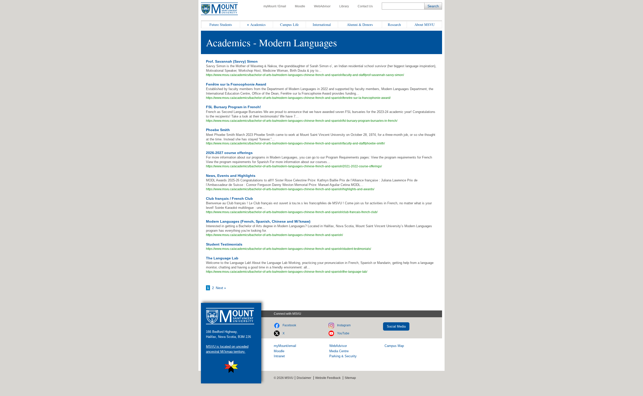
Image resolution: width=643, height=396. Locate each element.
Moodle (300, 6)
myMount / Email (274, 6)
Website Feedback (328, 378)
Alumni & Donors (360, 24)
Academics (258, 24)
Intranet (279, 356)
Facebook (289, 325)
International (322, 24)
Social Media (396, 326)
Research (394, 24)
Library (344, 6)
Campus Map (394, 346)
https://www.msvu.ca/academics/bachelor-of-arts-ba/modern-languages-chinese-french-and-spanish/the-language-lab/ (286, 271)
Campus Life (289, 24)
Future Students (220, 24)
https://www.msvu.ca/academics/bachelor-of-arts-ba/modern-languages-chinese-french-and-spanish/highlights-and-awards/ (290, 189)
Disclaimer (304, 378)
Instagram (344, 325)
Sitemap (350, 378)
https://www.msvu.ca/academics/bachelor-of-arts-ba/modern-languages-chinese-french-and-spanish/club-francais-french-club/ (292, 212)
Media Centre (339, 351)
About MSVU (424, 24)
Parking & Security (343, 356)
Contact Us (365, 6)
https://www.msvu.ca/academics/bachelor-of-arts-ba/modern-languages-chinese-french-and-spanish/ (274, 235)
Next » (221, 288)
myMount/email (285, 346)
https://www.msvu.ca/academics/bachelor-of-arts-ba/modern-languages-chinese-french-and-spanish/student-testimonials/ (288, 249)
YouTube (343, 333)
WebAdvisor (322, 6)
